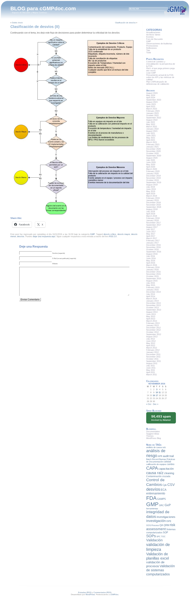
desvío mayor (123, 234)
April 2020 (150, 167)
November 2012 (153, 330)
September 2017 (153, 225)
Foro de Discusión (154, 39)
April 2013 (150, 319)
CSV (171, 485)
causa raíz (154, 473)
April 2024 (150, 97)
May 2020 (150, 164)
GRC (161, 505)
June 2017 (151, 231)
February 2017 (153, 240)
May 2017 (150, 234)
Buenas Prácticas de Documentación (160, 460)
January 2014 (152, 301)
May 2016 (150, 260)
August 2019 (152, 185)
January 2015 (152, 290)
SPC (158, 536)
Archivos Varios (153, 35)
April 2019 (150, 193)
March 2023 (151, 109)
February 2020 (153, 171)
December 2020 (153, 149)
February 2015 (153, 287)
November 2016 (153, 247)
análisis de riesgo (155, 453)
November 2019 (153, 178)
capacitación (166, 468)
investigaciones (166, 516)
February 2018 (153, 218)
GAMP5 (161, 499)
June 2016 (151, 258)
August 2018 (152, 209)
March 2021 (151, 142)
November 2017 (153, 223)
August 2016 (152, 254)
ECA (163, 489)
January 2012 (152, 352)
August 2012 (152, 336)
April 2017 (150, 236)
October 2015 (152, 276)
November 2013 (153, 305)
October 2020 (152, 153)
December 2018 (153, 202)
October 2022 (152, 115)
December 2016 (153, 245)
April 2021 (150, 140)
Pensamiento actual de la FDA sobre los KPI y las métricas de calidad (160, 77)
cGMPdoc (114, 594)
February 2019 (153, 198)
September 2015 (153, 278)
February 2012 (153, 350)
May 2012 (150, 343)
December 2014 (153, 292)
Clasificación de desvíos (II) (35, 27)
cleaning (169, 473)
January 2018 (152, 220)
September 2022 (153, 118)
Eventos (150, 37)
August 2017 (152, 227)
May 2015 (150, 285)
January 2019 (152, 200)
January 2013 (152, 325)
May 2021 (150, 138)
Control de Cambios (155, 482)
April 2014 (150, 296)
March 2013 (151, 321)
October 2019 (152, 180)
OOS (148, 525)
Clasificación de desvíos (125, 23)
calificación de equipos (156, 464)
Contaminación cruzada (158, 476)
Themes (150, 436)
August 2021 (152, 131)
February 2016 (153, 267)
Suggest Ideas (152, 434)
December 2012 (153, 328)
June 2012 (151, 341)
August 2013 (152, 312)
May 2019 (150, 191)
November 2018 (153, 205)
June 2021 (151, 135)
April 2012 (150, 345)
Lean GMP (151, 73)
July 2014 (150, 294)
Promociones (152, 46)
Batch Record (152, 459)
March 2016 (151, 265)
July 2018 (150, 211)
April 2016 (150, 263)
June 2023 (151, 104)
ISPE (168, 521)
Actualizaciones (153, 32)
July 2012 (150, 339)
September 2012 (153, 334)
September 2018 (153, 207)
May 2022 (150, 124)
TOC (163, 536)
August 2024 (152, 93)
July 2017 (150, 229)
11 (160, 392)
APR (160, 456)
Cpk (165, 485)
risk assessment (160, 527)
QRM (166, 525)
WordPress (90, 594)
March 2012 (151, 348)
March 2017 (151, 238)
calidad (167, 461)
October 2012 (152, 332)
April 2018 (150, 214)
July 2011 (150, 365)
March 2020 (151, 169)
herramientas (152, 508)
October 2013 (152, 307)
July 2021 (150, 133)
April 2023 (150, 106)
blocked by (161, 418)
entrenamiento (155, 493)
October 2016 (152, 249)
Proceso (155, 525)
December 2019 (153, 176)
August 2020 (152, 158)
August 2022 (152, 120)
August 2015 (152, 281)
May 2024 (150, 95)
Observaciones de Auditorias (159, 43)
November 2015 (153, 274)
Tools (148, 52)
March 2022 (151, 126)
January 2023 (152, 113)
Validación (154, 540)
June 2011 (150, 368)
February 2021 (153, 144)
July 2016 (150, 256)
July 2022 (150, 122)
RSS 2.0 (113, 236)
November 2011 (153, 357)
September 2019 (153, 182)
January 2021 (152, 147)
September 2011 (153, 361)
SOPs (151, 536)
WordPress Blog (153, 438)
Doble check (17, 23)
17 (157, 395)
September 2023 (153, 100)
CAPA (152, 468)
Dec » (155, 404)
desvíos (20, 236)
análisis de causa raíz (156, 447)
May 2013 (150, 316)
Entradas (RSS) (84, 592)
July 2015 (150, 283)
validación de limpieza (158, 547)
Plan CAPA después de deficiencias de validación (157, 83)
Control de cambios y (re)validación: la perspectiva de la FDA (160, 63)
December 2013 (153, 303)
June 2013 (151, 314)
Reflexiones (151, 48)
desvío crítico (110, 234)
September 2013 (153, 310)
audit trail (168, 456)
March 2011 (151, 374)
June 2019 (151, 189)
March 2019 (151, 196)
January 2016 (152, 269)
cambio (170, 464)
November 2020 (153, 151)
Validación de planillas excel (157, 556)
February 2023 (153, 111)
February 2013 (153, 323)
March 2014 (151, 298)
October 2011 (152, 359)
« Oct (148, 404)
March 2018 (151, 216)
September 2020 (153, 156)
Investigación (156, 521)
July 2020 (150, 160)
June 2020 (151, 162)
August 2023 (152, 102)
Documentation (153, 431)
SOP (165, 532)
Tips (148, 50)
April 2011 (150, 372)
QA (161, 525)
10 (157, 392)
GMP (92, 234)
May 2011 (150, 370)
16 (154, 395)
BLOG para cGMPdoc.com (43, 8)
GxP (168, 505)
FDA (151, 498)
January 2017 (152, 243)
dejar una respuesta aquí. (44, 236)
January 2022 (152, 129)
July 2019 (150, 187)
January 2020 (152, 173)
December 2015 (153, 272)
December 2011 (153, 354)
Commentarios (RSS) (102, 592)
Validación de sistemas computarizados (160, 570)
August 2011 (151, 363)
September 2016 (153, 252)
